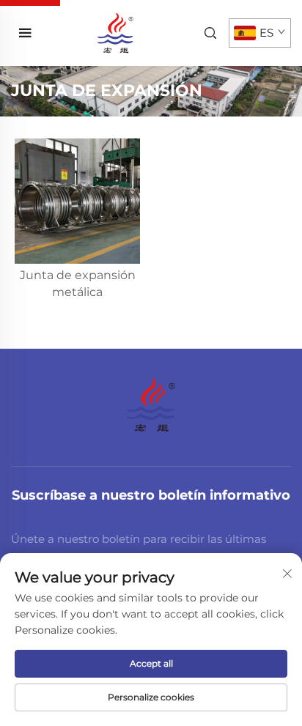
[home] (115, 32)
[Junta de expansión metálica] (77, 201)
